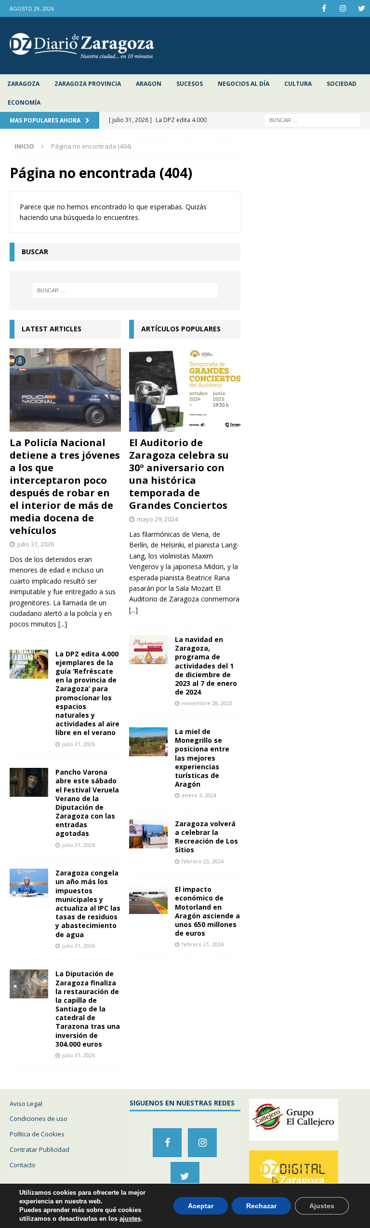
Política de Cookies (37, 1134)
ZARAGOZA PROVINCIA (87, 84)
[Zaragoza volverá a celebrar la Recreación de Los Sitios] (148, 833)
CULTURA (298, 84)
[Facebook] (324, 8)
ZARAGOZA (23, 84)
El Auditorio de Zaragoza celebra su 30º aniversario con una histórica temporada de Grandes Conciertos (179, 474)
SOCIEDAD (342, 84)
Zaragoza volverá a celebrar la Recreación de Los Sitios (206, 837)
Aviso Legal (26, 1103)
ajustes (130, 1218)
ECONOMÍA (24, 102)
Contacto (23, 1164)
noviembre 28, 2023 (207, 703)
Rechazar (261, 1206)
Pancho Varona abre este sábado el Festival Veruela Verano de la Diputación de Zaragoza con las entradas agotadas (87, 802)
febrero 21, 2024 (203, 944)
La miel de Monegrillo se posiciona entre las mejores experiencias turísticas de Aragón (202, 758)
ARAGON (148, 84)
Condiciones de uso (38, 1118)
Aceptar (200, 1206)
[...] (62, 623)
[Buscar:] (312, 119)
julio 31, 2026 (35, 544)
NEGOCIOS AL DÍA (243, 84)
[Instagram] (342, 8)
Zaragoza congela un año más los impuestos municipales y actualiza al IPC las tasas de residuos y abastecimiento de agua (87, 903)
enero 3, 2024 (199, 795)
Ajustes (321, 1206)
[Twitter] (361, 8)
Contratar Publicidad (39, 1149)
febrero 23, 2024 (203, 861)
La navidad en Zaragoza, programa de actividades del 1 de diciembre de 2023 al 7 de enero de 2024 (206, 665)
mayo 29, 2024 (157, 519)
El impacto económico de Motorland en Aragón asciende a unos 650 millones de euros (207, 911)
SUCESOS (189, 84)
